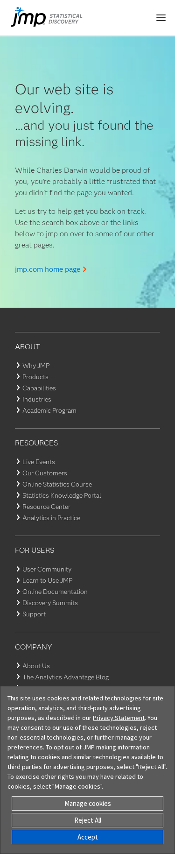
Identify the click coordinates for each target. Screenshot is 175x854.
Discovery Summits (50, 603)
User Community (46, 569)
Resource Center (46, 506)
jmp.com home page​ (47, 269)
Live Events (38, 462)
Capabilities (39, 388)
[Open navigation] (161, 18)
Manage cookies (87, 803)
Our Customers (44, 473)
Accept (87, 837)
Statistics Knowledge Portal (61, 495)
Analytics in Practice (51, 518)
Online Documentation (55, 591)
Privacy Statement (119, 717)
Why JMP (35, 365)
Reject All (87, 820)
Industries (36, 399)
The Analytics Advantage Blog (65, 677)
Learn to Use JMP (47, 580)
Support (34, 614)
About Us (36, 666)
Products (35, 377)
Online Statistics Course (57, 484)
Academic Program (49, 410)
